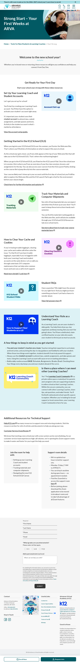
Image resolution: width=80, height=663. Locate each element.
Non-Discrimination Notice (48, 607)
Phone (25, 532)
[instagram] (9, 619)
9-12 (43, 549)
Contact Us (44, 600)
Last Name (27, 528)
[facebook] (5, 619)
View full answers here (51, 301)
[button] (59, 101)
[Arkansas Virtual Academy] (12, 6)
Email (25, 537)
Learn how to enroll (54, 2)
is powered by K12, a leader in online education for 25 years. (68, 609)
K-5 (28, 549)
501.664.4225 (11, 607)
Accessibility (44, 616)
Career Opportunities (47, 604)
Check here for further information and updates (23, 184)
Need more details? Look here (15, 274)
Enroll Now (23, 659)
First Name (27, 523)
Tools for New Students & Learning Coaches (28, 44)
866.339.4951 (14, 609)
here (53, 484)
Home (6, 44)
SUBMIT (40, 586)
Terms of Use (44, 619)
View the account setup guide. (16, 132)
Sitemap (43, 622)
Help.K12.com (9, 423)
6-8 (35, 549)
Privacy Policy (33, 580)
